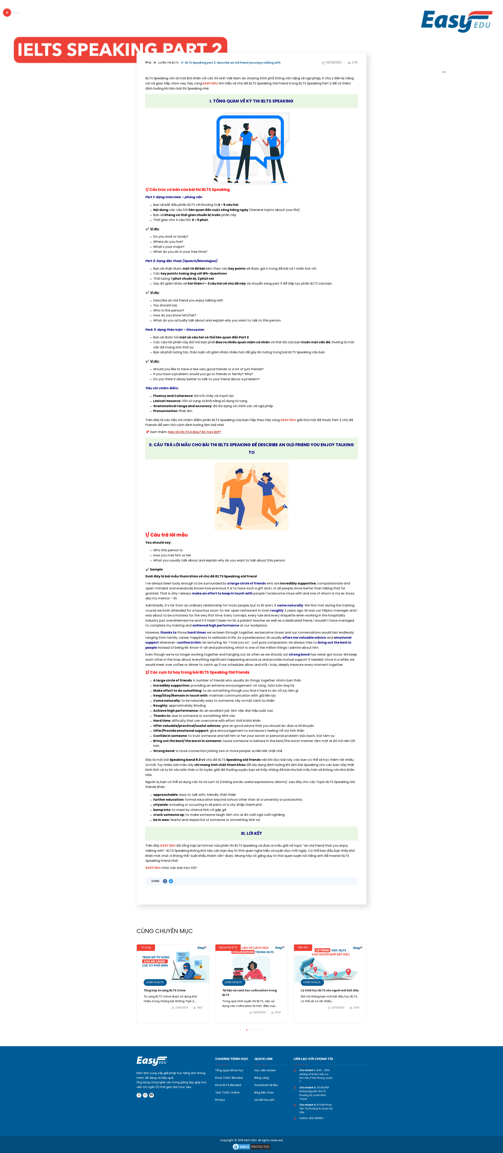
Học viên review (265, 1070)
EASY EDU (168, 845)
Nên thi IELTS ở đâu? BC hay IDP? (194, 432)
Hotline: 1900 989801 (311, 1118)
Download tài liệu (266, 1085)
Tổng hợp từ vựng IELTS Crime (164, 990)
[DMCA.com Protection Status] (251, 1146)
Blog (148, 62)
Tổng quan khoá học (229, 1070)
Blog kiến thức (264, 1092)
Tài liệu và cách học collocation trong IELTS (249, 993)
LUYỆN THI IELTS (168, 62)
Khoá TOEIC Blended (229, 1078)
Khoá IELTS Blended (228, 1085)
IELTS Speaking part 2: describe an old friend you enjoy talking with (233, 62)
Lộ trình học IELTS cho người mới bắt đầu (330, 990)
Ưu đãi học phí (264, 1100)
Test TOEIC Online (227, 1092)
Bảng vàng (261, 1078)
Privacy (220, 1100)
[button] (240, 1029)
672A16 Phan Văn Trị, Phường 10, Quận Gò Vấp (316, 1109)
